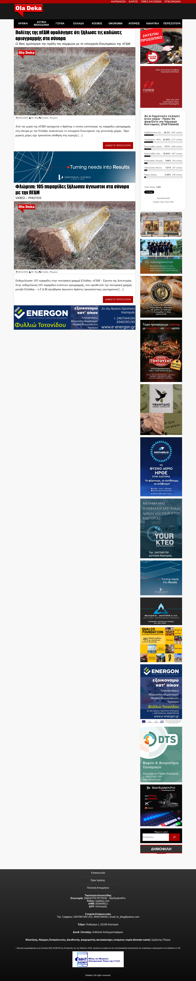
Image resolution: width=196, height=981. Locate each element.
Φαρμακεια (118, 1)
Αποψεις (134, 23)
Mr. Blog (35, 118)
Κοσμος (97, 23)
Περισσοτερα (172, 23)
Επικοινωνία (98, 873)
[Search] (174, 837)
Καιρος (133, 1)
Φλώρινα (54, 118)
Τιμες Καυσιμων (151, 1)
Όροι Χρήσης (98, 880)
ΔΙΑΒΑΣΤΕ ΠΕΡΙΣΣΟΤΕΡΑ (118, 145)
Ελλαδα (78, 23)
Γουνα (60, 23)
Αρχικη (23, 23)
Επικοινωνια (173, 1)
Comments (163, 198)
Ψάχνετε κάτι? (161, 832)
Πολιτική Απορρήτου (98, 887)
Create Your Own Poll (163, 202)
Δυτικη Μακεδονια (41, 23)
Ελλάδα (44, 118)
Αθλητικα (152, 23)
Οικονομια (116, 23)
